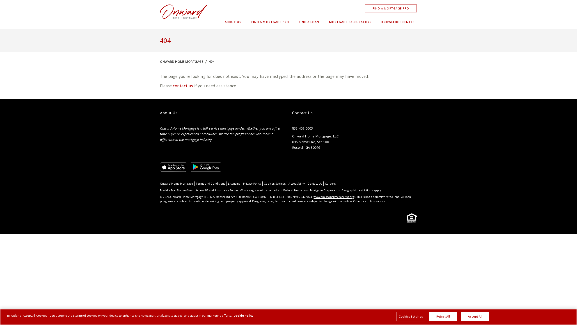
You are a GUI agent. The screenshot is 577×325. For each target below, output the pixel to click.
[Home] (183, 14)
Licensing (234, 184)
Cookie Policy (243, 315)
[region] (288, 317)
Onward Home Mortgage (181, 61)
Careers (330, 184)
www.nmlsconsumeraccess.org (334, 197)
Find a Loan (309, 22)
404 (212, 61)
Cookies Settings (275, 184)
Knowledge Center (398, 22)
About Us (233, 22)
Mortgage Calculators (350, 22)
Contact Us (315, 184)
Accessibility (296, 184)
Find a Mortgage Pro (391, 8)
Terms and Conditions (210, 184)
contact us (183, 85)
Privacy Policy (252, 184)
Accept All (475, 316)
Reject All (443, 316)
